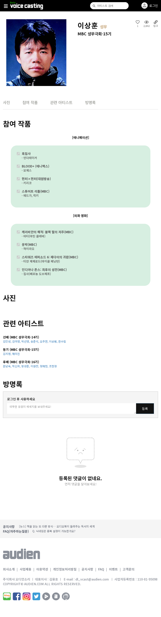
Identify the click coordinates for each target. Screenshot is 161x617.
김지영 (7, 354)
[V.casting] (26, 6)
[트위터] (36, 596)
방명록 (90, 102)
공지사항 (87, 569)
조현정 (53, 366)
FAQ (101, 569)
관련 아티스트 (61, 102)
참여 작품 (30, 102)
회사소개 (9, 569)
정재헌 (44, 366)
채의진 (16, 354)
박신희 (16, 366)
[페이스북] (17, 596)
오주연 (44, 341)
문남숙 (7, 366)
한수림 (62, 341)
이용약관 (42, 569)
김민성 (7, 341)
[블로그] (7, 596)
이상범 (53, 341)
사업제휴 (25, 569)
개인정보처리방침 (65, 569)
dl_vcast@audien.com (92, 579)
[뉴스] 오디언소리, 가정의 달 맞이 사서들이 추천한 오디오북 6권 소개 (59, 526)
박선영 (26, 341)
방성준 (26, 366)
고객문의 (128, 569)
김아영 (16, 341)
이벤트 (113, 569)
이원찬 (35, 366)
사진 (6, 102)
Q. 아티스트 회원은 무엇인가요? (51, 531)
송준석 (35, 341)
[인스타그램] (26, 596)
